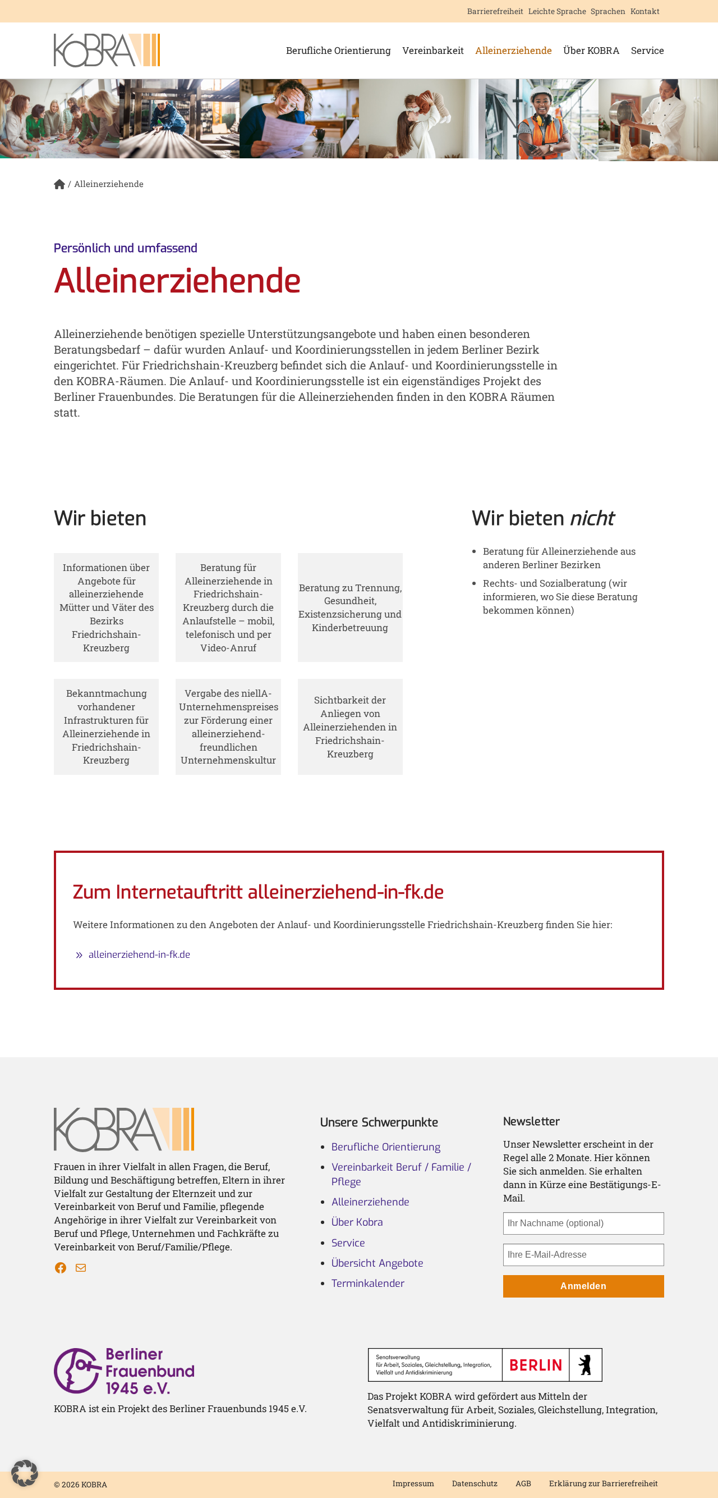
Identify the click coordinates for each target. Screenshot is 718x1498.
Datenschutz (475, 1483)
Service (647, 50)
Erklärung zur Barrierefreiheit (603, 1483)
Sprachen (608, 11)
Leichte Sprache (557, 11)
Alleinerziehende (513, 50)
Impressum (413, 1483)
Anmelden (583, 1286)
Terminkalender (368, 1283)
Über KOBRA (591, 50)
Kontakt (645, 11)
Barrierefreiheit (495, 11)
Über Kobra (357, 1222)
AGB (523, 1483)
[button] (24, 1473)
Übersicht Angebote (378, 1263)
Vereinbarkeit (433, 50)
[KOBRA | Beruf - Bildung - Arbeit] (107, 50)
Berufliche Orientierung (338, 50)
